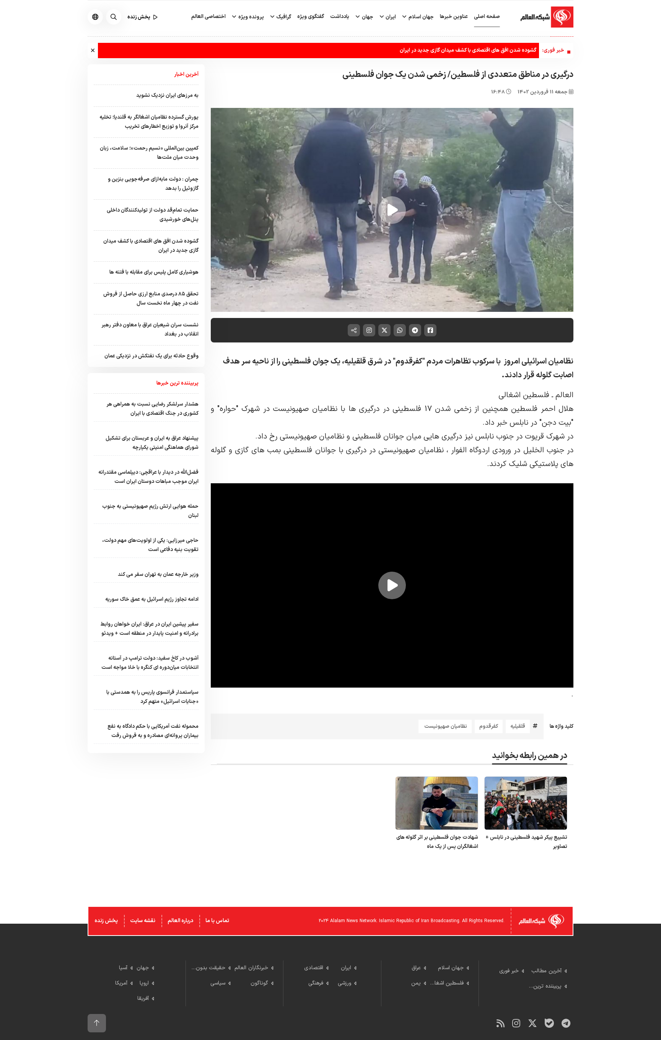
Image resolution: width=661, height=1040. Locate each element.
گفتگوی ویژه (310, 17)
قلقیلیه (517, 726)
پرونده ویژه (250, 17)
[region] (392, 210)
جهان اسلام (420, 17)
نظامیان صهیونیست (445, 726)
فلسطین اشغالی (523, 395)
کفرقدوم (488, 726)
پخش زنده (106, 921)
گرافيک (283, 17)
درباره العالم (180, 921)
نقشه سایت (142, 921)
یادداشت (339, 17)
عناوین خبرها (454, 17)
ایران (390, 17)
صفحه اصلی (487, 17)
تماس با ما (217, 921)
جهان (367, 17)
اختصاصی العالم (208, 17)
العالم (564, 395)
